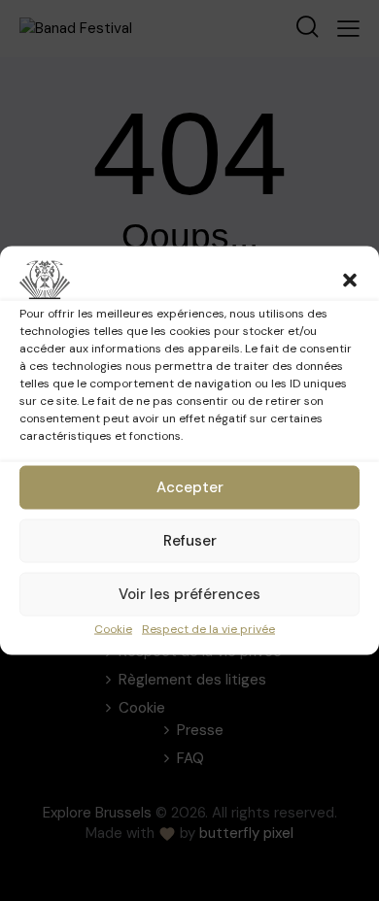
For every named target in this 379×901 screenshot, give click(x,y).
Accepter (190, 487)
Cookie (113, 629)
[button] (350, 280)
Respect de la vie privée (208, 629)
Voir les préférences (189, 594)
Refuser (190, 541)
